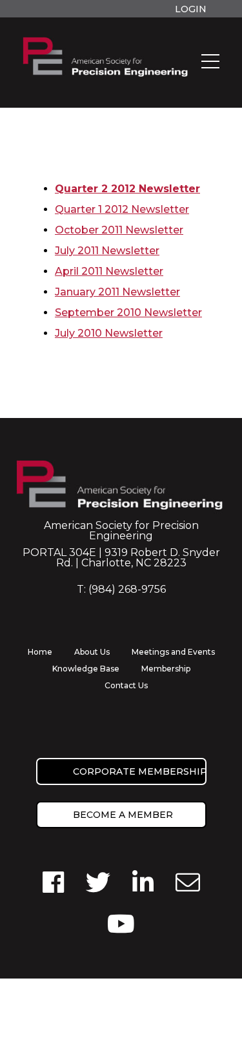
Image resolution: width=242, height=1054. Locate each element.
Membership (165, 668)
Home (40, 652)
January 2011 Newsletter (117, 292)
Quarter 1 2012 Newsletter (122, 209)
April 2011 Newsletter (109, 271)
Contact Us (126, 685)
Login (191, 9)
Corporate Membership (140, 771)
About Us (92, 652)
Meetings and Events (173, 652)
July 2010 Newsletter (109, 333)
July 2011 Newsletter (107, 250)
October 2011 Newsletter (119, 230)
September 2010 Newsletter (128, 312)
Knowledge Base (85, 668)
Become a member (123, 814)
